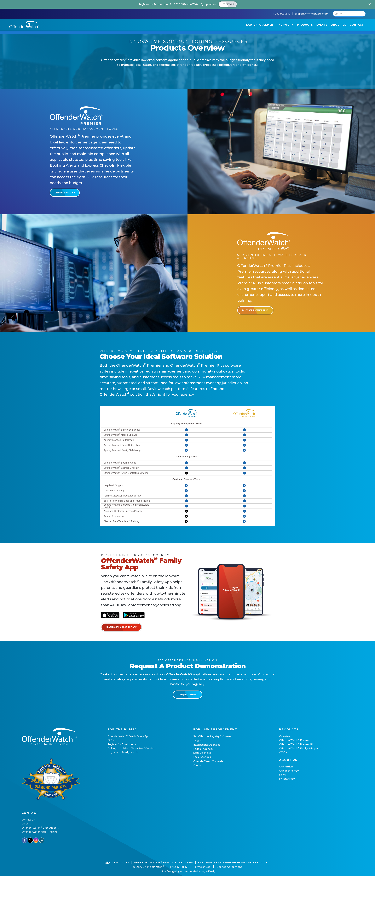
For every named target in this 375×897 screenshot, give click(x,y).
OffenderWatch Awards (208, 761)
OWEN (283, 752)
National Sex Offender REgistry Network (233, 862)
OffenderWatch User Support (40, 827)
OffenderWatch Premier (294, 740)
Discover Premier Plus (255, 310)
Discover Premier (65, 192)
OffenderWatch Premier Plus (297, 744)
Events (197, 765)
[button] (260, 25)
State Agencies (202, 752)
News (282, 774)
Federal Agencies (203, 749)
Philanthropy (287, 778)
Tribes (197, 740)
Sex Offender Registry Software (212, 736)
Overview (284, 736)
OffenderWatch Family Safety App (128, 736)
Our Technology (289, 770)
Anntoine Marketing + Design (198, 871)
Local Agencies (202, 757)
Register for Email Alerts (122, 744)
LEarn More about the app (121, 627)
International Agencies (206, 744)
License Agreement (229, 866)
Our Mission (286, 766)
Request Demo (187, 694)
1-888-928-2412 (281, 13)
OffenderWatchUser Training (40, 831)
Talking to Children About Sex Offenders (132, 748)
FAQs (111, 740)
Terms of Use (201, 866)
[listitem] (187, 4)
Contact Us (28, 819)
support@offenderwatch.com (311, 13)
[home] (24, 24)
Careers (26, 823)
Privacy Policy (178, 866)
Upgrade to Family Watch (123, 752)
